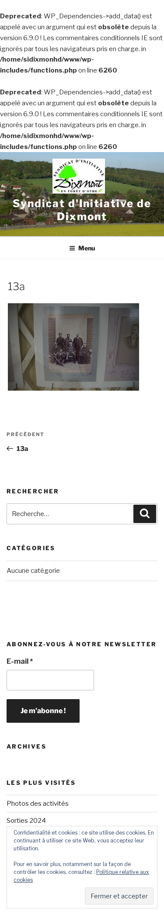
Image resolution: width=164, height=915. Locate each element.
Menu (86, 248)
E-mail (20, 661)
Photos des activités (38, 804)
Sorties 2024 (26, 821)
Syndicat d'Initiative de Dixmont (82, 210)
